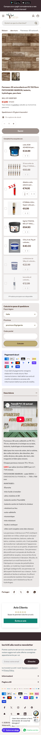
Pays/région (8, 309)
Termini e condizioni (29, 668)
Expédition (15, 105)
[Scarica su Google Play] (15, 2)
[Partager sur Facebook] (14, 592)
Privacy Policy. (9, 670)
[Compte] (33, 16)
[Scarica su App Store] (26, 2)
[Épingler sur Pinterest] (28, 592)
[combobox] (20, 23)
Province (7, 320)
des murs (14, 30)
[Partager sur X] (21, 592)
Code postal (8, 331)
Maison (5, 30)
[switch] (36, 720)
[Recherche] (36, 23)
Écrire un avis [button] (20, 621)
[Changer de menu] (3, 16)
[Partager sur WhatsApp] (34, 592)
